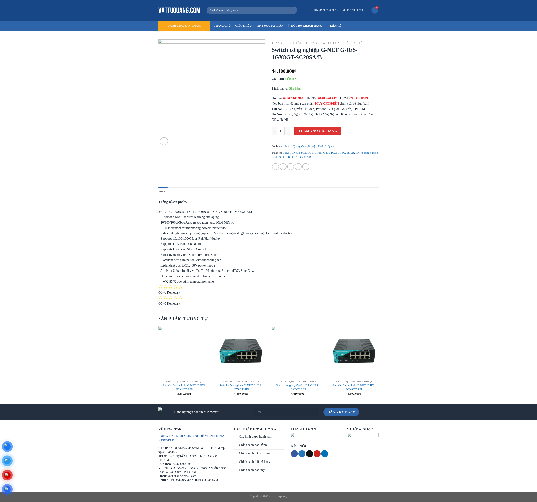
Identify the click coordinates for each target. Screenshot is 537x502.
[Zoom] (164, 141)
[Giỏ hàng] (374, 10)
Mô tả (163, 191)
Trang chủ (222, 25)
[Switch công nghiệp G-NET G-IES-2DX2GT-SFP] (184, 352)
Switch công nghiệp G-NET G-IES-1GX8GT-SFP (240, 387)
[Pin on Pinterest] (298, 166)
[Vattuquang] (179, 10)
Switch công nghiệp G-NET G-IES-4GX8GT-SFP (297, 387)
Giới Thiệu (243, 25)
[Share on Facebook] (275, 166)
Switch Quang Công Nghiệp (342, 43)
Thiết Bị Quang (305, 43)
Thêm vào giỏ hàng (317, 131)
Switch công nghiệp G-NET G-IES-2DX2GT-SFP (184, 387)
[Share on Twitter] (283, 166)
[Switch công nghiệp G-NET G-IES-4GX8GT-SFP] (297, 352)
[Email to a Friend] (290, 166)
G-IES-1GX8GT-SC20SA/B (298, 152)
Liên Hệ (336, 25)
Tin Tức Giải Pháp (269, 25)
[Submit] (292, 10)
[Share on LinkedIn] (305, 166)
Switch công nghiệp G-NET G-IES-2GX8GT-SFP (354, 387)
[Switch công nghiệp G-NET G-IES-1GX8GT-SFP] (241, 352)
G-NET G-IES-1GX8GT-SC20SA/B (334, 152)
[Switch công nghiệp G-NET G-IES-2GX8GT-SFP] (354, 352)
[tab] (163, 191)
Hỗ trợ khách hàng (306, 25)
